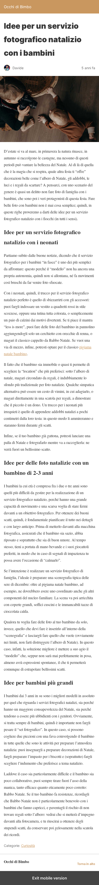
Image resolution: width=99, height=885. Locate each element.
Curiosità (28, 846)
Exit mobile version (49, 878)
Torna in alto (86, 864)
